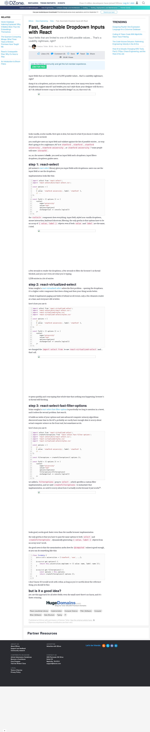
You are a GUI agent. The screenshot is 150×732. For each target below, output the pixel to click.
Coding (85, 7)
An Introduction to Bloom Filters (10, 62)
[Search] (143, 2)
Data (52, 21)
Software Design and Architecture (68, 7)
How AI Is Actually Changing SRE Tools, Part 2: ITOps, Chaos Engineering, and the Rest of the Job (129, 51)
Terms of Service (16, 670)
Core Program (15, 661)
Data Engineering (47, 7)
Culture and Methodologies (29, 7)
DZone (31, 21)
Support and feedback (18, 648)
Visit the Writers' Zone (18, 663)
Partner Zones (125, 7)
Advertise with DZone (54, 646)
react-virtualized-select (52, 288)
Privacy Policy (16, 672)
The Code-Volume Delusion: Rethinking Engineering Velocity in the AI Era (128, 42)
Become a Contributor (18, 659)
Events (61, 3)
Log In (126, 2)
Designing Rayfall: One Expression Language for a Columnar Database (126, 28)
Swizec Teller (42, 46)
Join (132, 2)
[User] (136, 3)
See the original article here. (81, 620)
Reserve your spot (109, 12)
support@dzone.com (54, 663)
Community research (18, 650)
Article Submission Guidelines (21, 657)
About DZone (15, 646)
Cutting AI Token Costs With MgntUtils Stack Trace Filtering (127, 35)
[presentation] (68, 197)
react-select (44, 168)
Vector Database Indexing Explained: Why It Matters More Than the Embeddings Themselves (11, 27)
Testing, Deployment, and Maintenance (104, 7)
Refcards (33, 3)
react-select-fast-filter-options (54, 409)
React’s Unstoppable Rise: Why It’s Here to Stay (9, 54)
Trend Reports (48, 3)
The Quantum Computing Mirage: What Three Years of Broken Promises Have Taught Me (11, 42)
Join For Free (38, 67)
